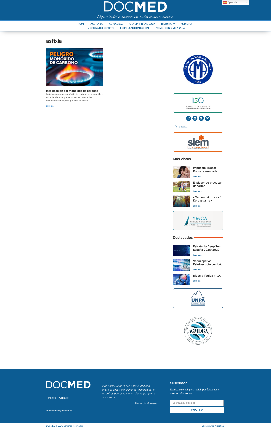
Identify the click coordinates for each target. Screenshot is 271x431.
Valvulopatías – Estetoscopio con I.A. (207, 262)
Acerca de (96, 23)
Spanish (232, 2)
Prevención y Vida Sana (170, 28)
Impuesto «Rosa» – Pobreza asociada (206, 169)
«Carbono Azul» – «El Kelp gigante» (207, 199)
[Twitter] (207, 118)
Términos (51, 397)
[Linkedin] (201, 118)
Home (80, 23)
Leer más (50, 106)
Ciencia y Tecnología (142, 23)
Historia (166, 23)
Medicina (186, 23)
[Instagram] (188, 118)
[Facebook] (194, 118)
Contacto (64, 397)
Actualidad (116, 23)
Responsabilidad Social (134, 28)
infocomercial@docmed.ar (59, 410)
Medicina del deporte (101, 28)
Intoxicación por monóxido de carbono (72, 90)
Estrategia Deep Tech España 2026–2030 (207, 248)
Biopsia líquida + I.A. (207, 275)
